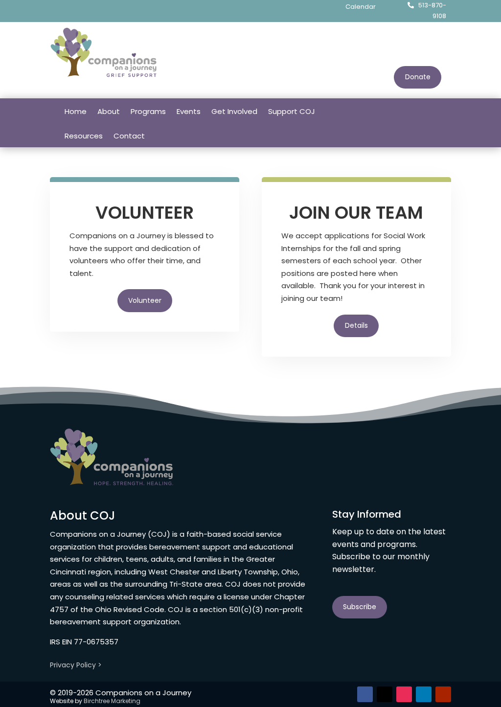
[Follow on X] (384, 694)
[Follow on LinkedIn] (424, 110)
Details (356, 325)
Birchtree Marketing (112, 701)
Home (76, 111)
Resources (84, 136)
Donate (418, 77)
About (108, 111)
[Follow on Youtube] (443, 110)
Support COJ (291, 111)
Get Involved (234, 111)
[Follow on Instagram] (404, 110)
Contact (129, 136)
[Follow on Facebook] (384, 110)
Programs (148, 111)
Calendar (360, 6)
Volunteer (144, 300)
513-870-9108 (432, 10)
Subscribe (359, 607)
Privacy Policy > (76, 665)
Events (189, 111)
